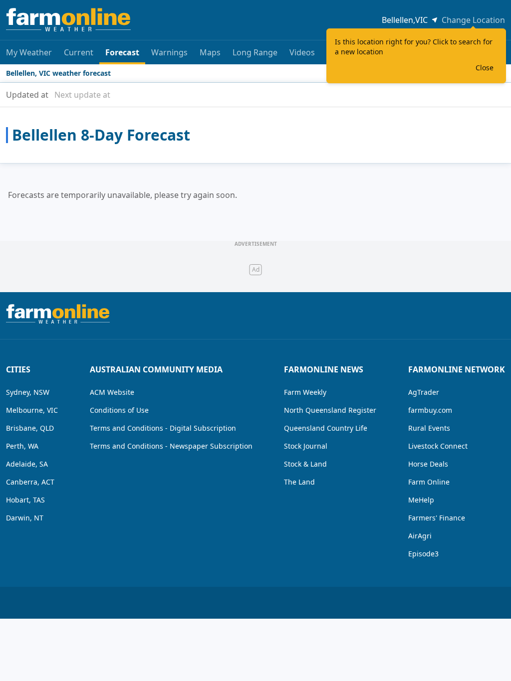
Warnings (169, 52)
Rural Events (429, 428)
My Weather (29, 52)
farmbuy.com (430, 410)
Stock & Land (305, 464)
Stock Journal (305, 446)
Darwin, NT (24, 517)
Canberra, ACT (30, 482)
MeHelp (421, 500)
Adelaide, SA (27, 464)
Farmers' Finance (436, 517)
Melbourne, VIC (32, 410)
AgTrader (423, 392)
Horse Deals (428, 464)
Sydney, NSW (27, 392)
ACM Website (112, 392)
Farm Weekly (305, 392)
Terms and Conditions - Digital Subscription (163, 428)
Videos (302, 52)
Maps (210, 52)
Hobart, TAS (25, 500)
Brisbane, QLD (30, 428)
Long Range (255, 52)
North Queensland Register (330, 410)
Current (78, 52)
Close (485, 67)
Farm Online (429, 482)
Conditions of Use (119, 410)
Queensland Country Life (325, 428)
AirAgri (420, 535)
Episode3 (423, 553)
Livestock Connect (438, 446)
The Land (299, 482)
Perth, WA (22, 446)
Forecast (122, 52)
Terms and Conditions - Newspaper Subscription (171, 446)
